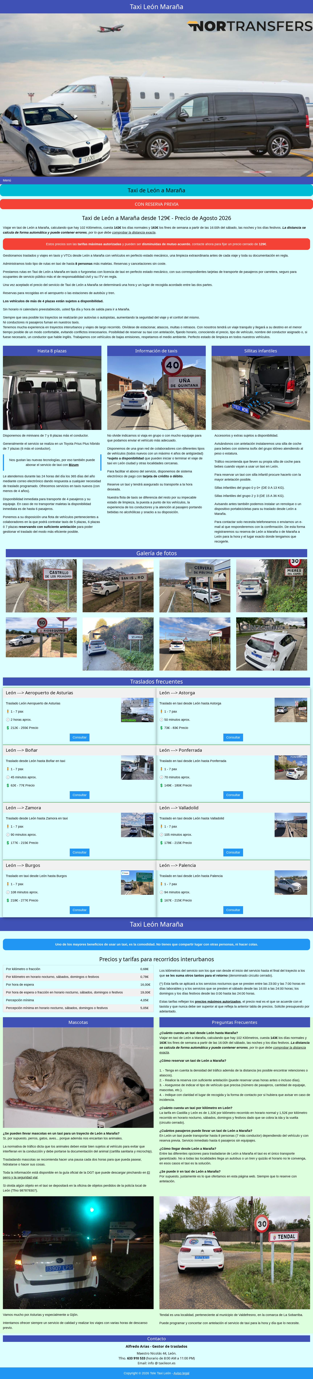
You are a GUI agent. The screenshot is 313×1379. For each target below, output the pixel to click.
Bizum (74, 465)
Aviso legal (181, 1373)
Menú (7, 180)
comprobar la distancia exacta (133, 232)
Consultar (80, 737)
